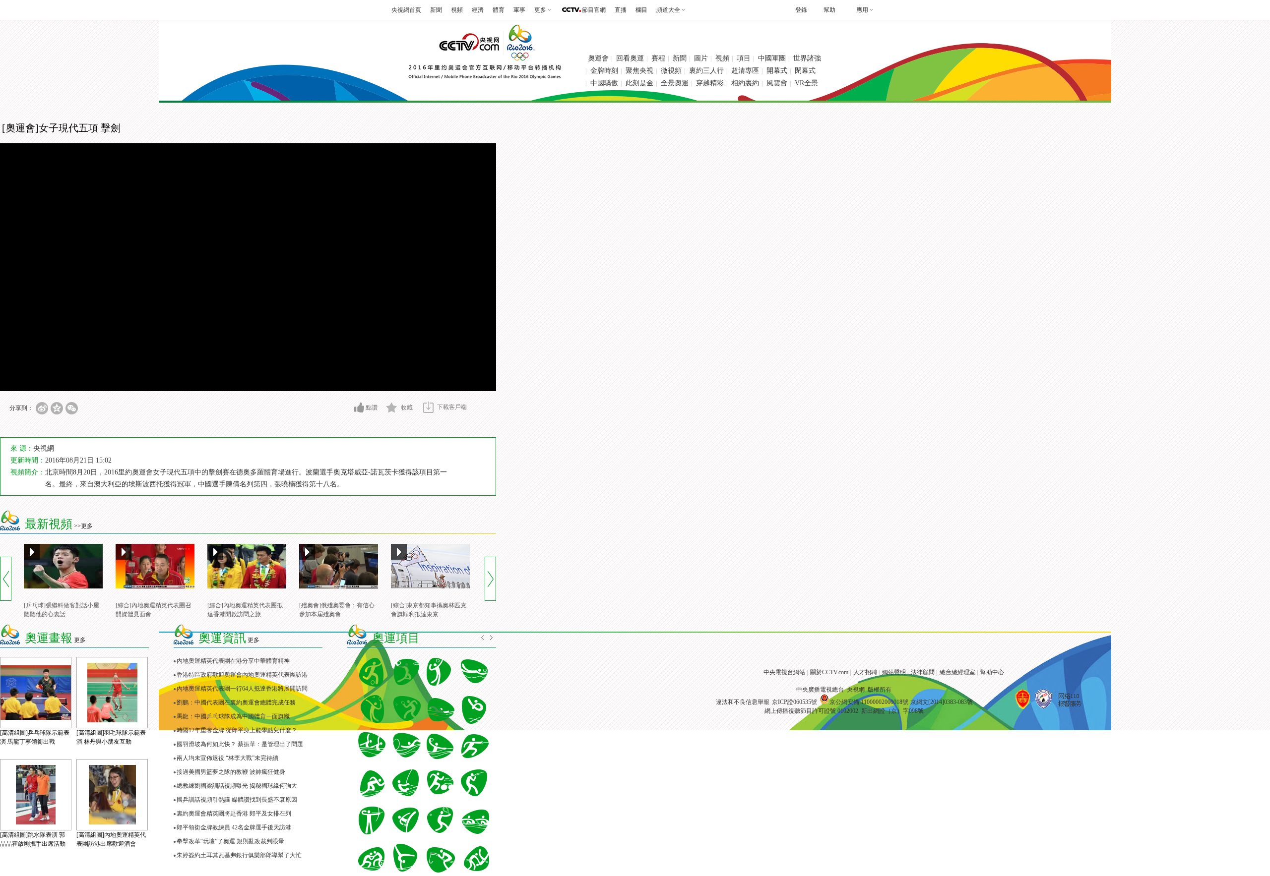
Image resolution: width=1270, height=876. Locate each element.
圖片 (701, 58)
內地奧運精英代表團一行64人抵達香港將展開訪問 (242, 688)
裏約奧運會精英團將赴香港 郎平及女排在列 (234, 813)
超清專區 (745, 70)
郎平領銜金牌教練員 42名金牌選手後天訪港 (234, 827)
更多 (80, 640)
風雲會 (776, 83)
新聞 (436, 9)
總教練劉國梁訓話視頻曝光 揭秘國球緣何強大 (237, 785)
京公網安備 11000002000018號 (868, 702)
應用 (862, 9)
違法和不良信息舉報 (742, 702)
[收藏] (391, 407)
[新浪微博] (42, 408)
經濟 (478, 9)
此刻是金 (639, 83)
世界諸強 (807, 58)
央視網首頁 (406, 9)
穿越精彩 (710, 83)
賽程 (658, 58)
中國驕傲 (604, 83)
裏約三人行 (706, 70)
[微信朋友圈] (71, 408)
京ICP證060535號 (794, 702)
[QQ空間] (57, 408)
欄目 (641, 9)
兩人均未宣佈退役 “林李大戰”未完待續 (227, 758)
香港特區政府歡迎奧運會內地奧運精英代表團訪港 (242, 674)
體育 (499, 9)
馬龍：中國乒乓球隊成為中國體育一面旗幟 (233, 716)
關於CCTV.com (829, 672)
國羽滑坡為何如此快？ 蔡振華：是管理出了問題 (240, 744)
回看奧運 (630, 58)
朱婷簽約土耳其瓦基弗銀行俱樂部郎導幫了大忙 (239, 855)
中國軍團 (772, 58)
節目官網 (594, 9)
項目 (744, 58)
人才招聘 (865, 672)
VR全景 (806, 83)
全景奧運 (675, 83)
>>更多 (83, 526)
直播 (621, 9)
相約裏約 (745, 83)
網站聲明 (894, 672)
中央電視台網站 (784, 672)
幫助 (829, 9)
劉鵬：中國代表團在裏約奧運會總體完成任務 (236, 702)
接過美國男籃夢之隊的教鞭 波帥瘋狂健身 (231, 771)
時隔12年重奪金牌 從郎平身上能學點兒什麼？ (237, 730)
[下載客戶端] (428, 407)
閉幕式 (805, 70)
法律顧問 (923, 672)
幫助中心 (992, 672)
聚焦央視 (639, 70)
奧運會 (598, 58)
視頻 (457, 9)
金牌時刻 (604, 70)
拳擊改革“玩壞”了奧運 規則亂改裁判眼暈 (230, 841)
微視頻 (671, 70)
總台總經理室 (957, 672)
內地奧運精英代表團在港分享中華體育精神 (233, 660)
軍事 (519, 9)
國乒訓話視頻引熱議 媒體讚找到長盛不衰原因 (237, 799)
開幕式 (776, 70)
